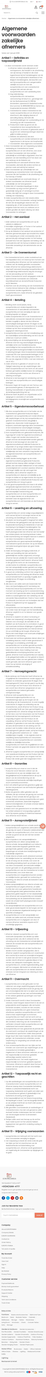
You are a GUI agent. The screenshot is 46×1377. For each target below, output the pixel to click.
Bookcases (18, 1349)
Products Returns (7, 1290)
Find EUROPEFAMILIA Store (13, 2)
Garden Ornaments (22, 1334)
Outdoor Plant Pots (24, 1337)
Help (3, 1268)
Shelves (15, 1352)
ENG (39, 2)
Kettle (4, 1354)
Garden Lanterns (7, 1334)
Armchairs (15, 1322)
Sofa (3, 1325)
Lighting (22, 1352)
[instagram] (12, 1198)
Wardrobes (30, 1320)
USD (31, 2)
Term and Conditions (9, 1300)
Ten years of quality (8, 1249)
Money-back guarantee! (10, 1287)
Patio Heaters (37, 1337)
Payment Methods (8, 1283)
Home (4, 18)
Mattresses (5, 1320)
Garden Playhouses (27, 1345)
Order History (6, 1242)
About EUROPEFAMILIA (9, 1229)
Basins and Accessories (19, 1315)
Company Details (8, 1233)
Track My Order (7, 1258)
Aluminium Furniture (22, 1339)
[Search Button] (36, 13)
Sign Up (39, 1215)
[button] (43, 12)
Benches (5, 1342)
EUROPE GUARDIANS (8, 1236)
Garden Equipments (8, 1337)
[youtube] (17, 1198)
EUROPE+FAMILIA (7, 1246)
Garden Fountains (20, 1332)
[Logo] (7, 7)
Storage (14, 1320)
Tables (21, 1320)
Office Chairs (6, 1352)
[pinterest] (21, 1198)
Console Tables (33, 1322)
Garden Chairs (24, 1342)
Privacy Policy (6, 1274)
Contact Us (5, 1239)
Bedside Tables (21, 1317)
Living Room (6, 1322)
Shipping (5, 1296)
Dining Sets (13, 1342)
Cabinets (32, 1317)
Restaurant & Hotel (34, 1352)
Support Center (7, 1293)
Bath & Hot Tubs (35, 1315)
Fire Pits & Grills (7, 1332)
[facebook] (3, 1198)
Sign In (4, 1264)
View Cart (5, 1261)
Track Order (6, 1303)
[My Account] (35, 7)
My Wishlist (5, 1271)
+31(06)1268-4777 (11, 1186)
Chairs (23, 1322)
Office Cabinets (35, 1349)
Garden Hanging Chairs (10, 1345)
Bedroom (5, 1317)
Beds (12, 1317)
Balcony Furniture (37, 1339)
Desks (26, 1349)
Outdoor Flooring (36, 1334)
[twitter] (8, 1198)
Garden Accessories (27, 1329)
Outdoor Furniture (8, 1339)
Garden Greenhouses (35, 1332)
